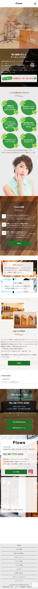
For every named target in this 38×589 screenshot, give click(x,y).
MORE (19, 243)
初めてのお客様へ (19, 553)
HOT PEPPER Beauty (19, 422)
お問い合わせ (19, 573)
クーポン (19, 569)
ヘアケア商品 (19, 565)
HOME (19, 545)
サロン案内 (16, 472)
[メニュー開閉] (35, 4)
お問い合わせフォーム (19, 428)
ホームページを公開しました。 (11, 382)
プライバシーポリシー (19, 577)
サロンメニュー (19, 557)
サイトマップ (19, 581)
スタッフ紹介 (19, 561)
